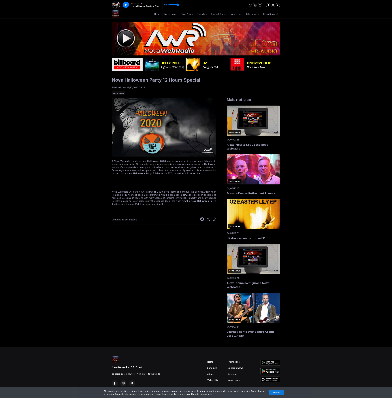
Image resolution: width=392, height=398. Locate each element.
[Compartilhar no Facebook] (202, 219)
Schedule (202, 14)
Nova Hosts (170, 14)
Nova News (187, 14)
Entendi (277, 392)
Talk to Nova (252, 14)
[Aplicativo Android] (273, 5)
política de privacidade (200, 394)
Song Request (270, 14)
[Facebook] (260, 5)
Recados (232, 374)
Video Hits (236, 14)
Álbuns (210, 374)
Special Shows (218, 14)
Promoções (234, 361)
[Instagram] (255, 5)
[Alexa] (278, 5)
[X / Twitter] (250, 5)
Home (157, 14)
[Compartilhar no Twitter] (208, 219)
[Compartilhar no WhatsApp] (214, 219)
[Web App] (268, 5)
